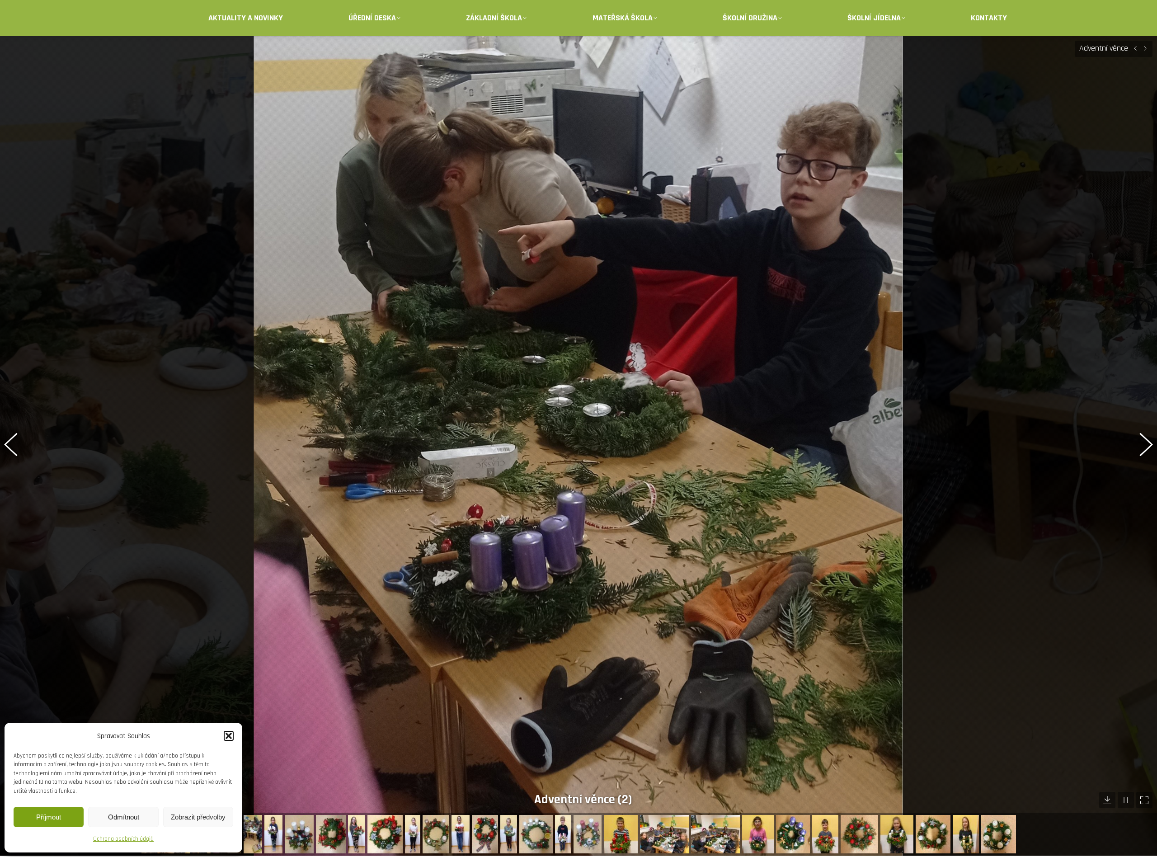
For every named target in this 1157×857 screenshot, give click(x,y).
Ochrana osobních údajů (123, 839)
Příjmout (48, 817)
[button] (228, 735)
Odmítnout (123, 817)
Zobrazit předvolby (198, 817)
